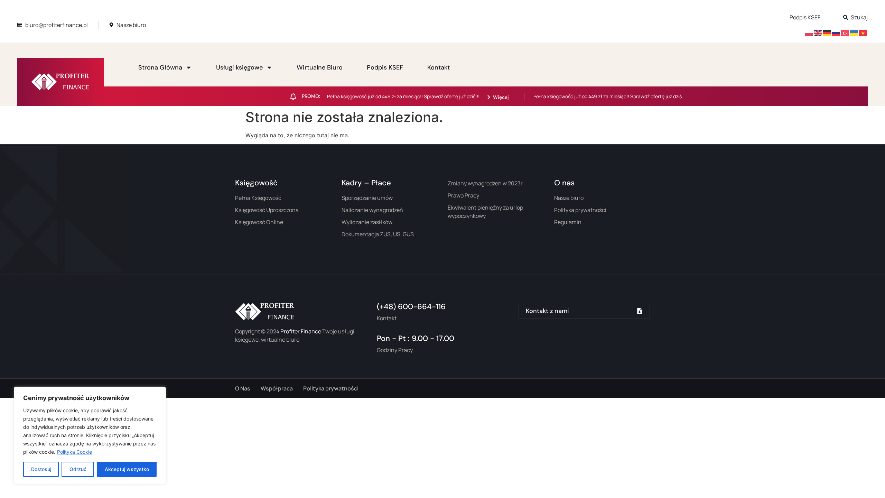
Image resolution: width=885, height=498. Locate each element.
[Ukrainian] (854, 32)
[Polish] (809, 32)
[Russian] (836, 32)
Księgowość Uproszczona (267, 210)
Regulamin (567, 222)
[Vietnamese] (863, 32)
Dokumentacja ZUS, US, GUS (378, 234)
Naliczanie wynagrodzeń (372, 210)
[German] (827, 32)
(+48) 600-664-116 (411, 307)
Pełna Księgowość (258, 198)
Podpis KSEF (385, 67)
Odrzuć (77, 469)
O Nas (242, 388)
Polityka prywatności (580, 210)
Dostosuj (41, 469)
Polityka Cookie (74, 452)
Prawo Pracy (463, 195)
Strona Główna (160, 67)
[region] (90, 435)
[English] (818, 32)
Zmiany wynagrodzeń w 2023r (485, 183)
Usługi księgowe (239, 67)
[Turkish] (845, 32)
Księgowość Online (259, 222)
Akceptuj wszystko (127, 469)
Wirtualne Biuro (320, 67)
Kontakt (438, 67)
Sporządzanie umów (367, 198)
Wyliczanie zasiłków (367, 222)
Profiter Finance (300, 331)
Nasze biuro (569, 198)
